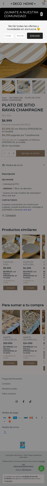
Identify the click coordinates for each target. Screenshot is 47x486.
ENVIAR (35, 35)
